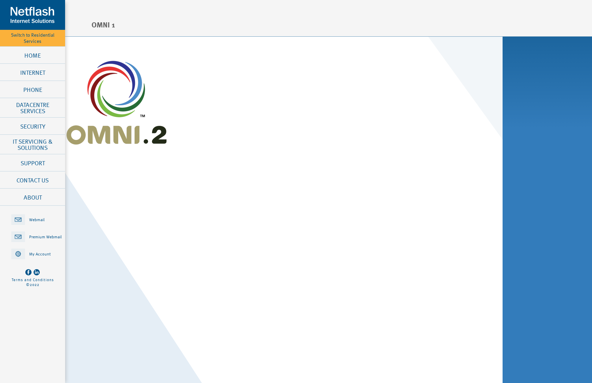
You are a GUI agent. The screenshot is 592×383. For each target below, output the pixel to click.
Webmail (37, 219)
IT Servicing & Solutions (32, 144)
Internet (32, 72)
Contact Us (32, 180)
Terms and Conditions (33, 280)
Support (33, 162)
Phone (32, 89)
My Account (40, 254)
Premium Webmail (45, 237)
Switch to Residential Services (32, 38)
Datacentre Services (32, 107)
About (33, 197)
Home (32, 55)
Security (32, 126)
